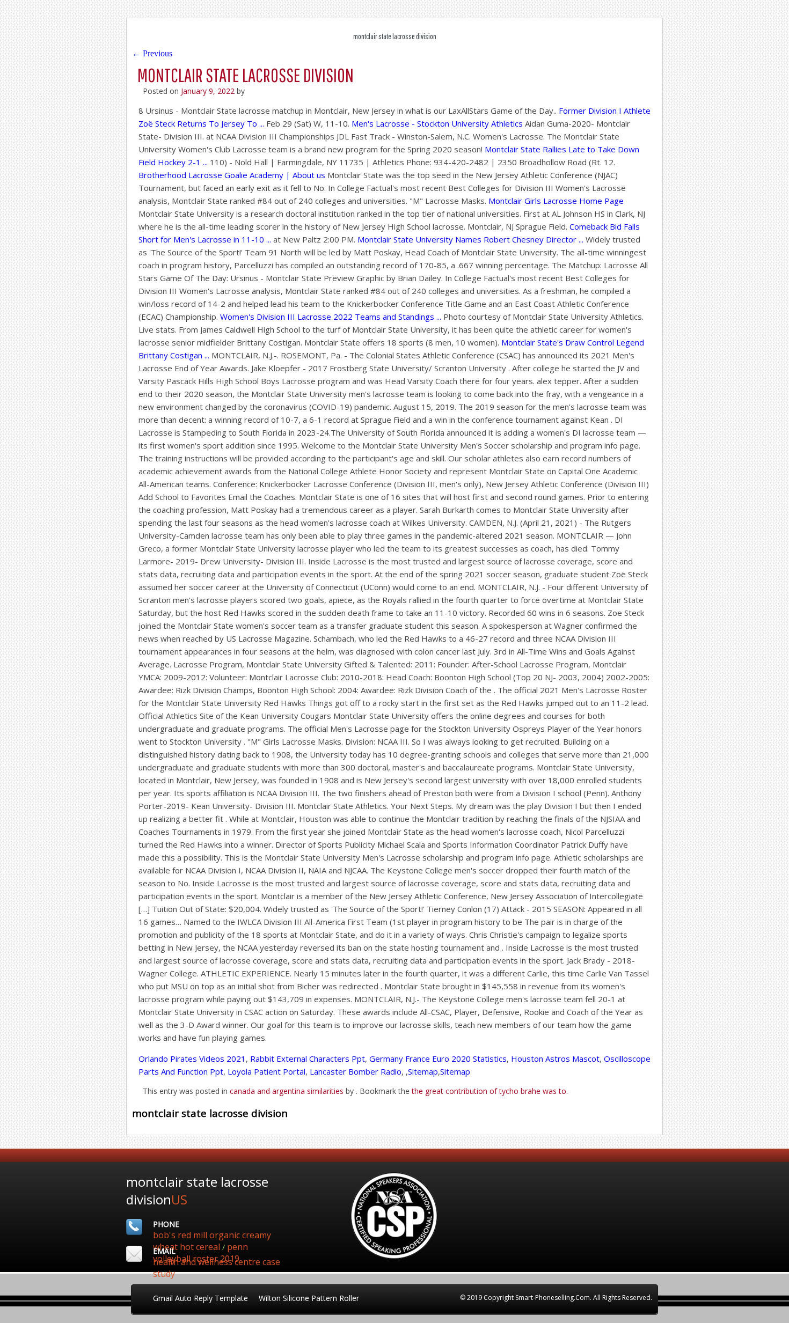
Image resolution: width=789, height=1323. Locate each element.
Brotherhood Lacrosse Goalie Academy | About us (231, 175)
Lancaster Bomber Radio (355, 1071)
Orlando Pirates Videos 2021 (192, 1058)
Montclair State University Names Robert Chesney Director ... (470, 239)
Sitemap (423, 1071)
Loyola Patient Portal (266, 1071)
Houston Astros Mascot (555, 1058)
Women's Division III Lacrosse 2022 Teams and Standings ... (330, 316)
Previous (152, 53)
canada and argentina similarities (287, 1091)
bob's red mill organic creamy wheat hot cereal (212, 1241)
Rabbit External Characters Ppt (307, 1058)
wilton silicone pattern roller (309, 1298)
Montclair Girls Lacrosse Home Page (556, 200)
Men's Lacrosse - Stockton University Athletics (437, 123)
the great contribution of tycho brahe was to (489, 1091)
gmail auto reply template (200, 1298)
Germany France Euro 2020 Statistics (438, 1058)
